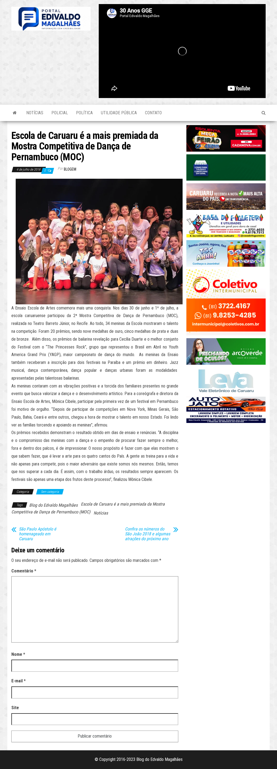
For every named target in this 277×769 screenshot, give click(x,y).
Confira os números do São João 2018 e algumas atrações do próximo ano (147, 534)
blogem (70, 169)
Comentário (23, 571)
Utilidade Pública (119, 112)
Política (84, 112)
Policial (59, 112)
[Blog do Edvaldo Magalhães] (14, 113)
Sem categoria (50, 492)
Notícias (34, 112)
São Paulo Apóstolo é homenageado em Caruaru (37, 534)
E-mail (18, 680)
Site (15, 707)
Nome (18, 654)
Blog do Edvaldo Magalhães (53, 505)
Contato (153, 112)
